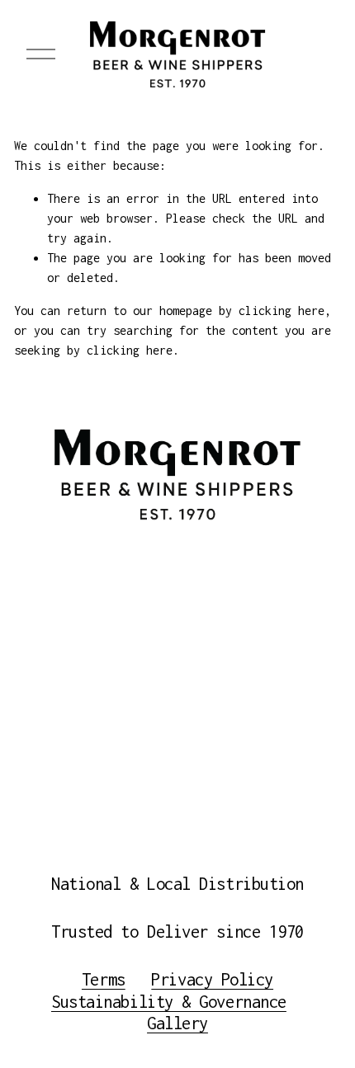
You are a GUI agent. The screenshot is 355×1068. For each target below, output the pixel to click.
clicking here (281, 310)
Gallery (177, 1023)
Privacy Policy (212, 979)
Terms (103, 979)
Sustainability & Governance (168, 1001)
